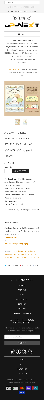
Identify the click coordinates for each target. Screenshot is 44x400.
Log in (33, 7)
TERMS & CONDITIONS (22, 313)
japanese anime (9, 254)
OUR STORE (22, 369)
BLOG (22, 364)
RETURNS (22, 304)
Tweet (9, 265)
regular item (8, 257)
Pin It (23, 265)
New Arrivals (25, 254)
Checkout (22, 11)
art (14, 251)
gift (34, 251)
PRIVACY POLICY (22, 299)
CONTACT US (22, 374)
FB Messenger (10, 237)
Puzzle (33, 254)
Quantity (8, 167)
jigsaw (18, 254)
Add (30, 265)
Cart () (13, 11)
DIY (26, 251)
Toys (37, 257)
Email (36, 265)
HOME (22, 360)
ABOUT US (22, 290)
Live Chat (12, 7)
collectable (20, 251)
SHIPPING (22, 309)
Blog (19, 7)
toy (34, 257)
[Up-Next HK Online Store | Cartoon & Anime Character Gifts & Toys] (22, 25)
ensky (30, 251)
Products (16, 69)
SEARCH (22, 285)
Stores (26, 7)
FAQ (22, 295)
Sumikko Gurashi (27, 257)
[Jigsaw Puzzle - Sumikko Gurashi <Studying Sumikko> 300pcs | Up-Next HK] (22, 98)
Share (16, 265)
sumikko (17, 257)
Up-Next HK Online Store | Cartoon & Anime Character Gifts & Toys (23, 381)
